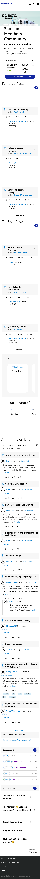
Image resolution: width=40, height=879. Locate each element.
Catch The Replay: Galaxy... (16, 191)
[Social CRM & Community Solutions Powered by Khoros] (33, 851)
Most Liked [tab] (21, 445)
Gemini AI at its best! (15, 484)
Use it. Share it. (19, 112)
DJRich (9, 490)
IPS (4, 697)
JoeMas (9, 650)
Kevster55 (10, 510)
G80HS (27, 694)
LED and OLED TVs (30, 510)
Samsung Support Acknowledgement (17, 740)
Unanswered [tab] (8, 448)
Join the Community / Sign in (20, 77)
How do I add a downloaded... (14, 288)
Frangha (9, 461)
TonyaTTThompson (13, 711)
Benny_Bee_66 (12, 672)
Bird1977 (9, 561)
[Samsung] (6, 3)
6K (14, 694)
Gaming (14, 414)
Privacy (4, 867)
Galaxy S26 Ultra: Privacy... (16, 149)
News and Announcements (23, 153)
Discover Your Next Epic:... (20, 109)
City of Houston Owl (12, 822)
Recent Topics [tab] (8, 445)
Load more (19, 730)
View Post (6, 473)
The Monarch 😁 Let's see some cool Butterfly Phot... (15, 808)
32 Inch (6, 694)
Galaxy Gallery (26, 490)
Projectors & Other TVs (21, 292)
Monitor (12, 697)
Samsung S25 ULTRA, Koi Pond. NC (14, 797)
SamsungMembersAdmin (17, 121)
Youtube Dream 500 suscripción (20, 455)
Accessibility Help (8, 859)
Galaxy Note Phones (20, 253)
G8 (20, 694)
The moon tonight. (13, 555)
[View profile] (3, 461)
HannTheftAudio (12, 582)
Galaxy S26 (32, 582)
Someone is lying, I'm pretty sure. (20, 576)
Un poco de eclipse (13, 644)
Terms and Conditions (10, 863)
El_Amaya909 (11, 626)
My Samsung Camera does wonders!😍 (15, 840)
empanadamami (15, 302)
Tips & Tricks (17, 371)
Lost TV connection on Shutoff (19, 505)
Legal (3, 870)
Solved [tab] (19, 448)
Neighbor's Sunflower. (13, 830)
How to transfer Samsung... (15, 248)
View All (19, 215)
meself (11, 602)
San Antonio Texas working (17, 620)
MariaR (12, 262)
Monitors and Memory (9, 675)
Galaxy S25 (25, 461)
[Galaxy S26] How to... (18, 326)
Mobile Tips (18, 329)
